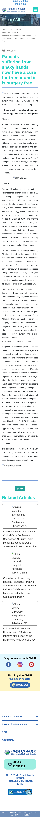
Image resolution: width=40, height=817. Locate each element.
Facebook (8, 664)
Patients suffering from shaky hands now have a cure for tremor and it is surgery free (19, 38)
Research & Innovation (14, 724)
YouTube (31, 664)
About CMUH (9, 740)
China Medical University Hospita (20, 752)
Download (22, 685)
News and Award (9, 32)
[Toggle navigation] (35, 9)
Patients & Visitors (12, 716)
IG (20, 664)
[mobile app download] (20, 792)
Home (4, 30)
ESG (4, 732)
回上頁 (20, 489)
